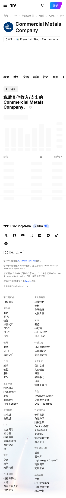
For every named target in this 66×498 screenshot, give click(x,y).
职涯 (36, 381)
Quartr (28, 281)
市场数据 (39, 309)
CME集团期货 (42, 346)
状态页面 (39, 441)
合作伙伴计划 (41, 486)
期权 (6, 395)
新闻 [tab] (36, 77)
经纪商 (38, 328)
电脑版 (7, 418)
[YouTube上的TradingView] (22, 235)
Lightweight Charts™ (46, 460)
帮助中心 (39, 377)
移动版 (7, 414)
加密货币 (8, 324)
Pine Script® (11, 403)
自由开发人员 (11, 486)
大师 (6, 482)
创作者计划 (10, 440)
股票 (6, 312)
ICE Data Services (27, 260)
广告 (36, 479)
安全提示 (39, 433)
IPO (6, 377)
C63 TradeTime (43, 403)
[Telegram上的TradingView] (48, 235)
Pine (6, 335)
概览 (36, 324)
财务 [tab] (16, 77)
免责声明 (39, 418)
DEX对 (7, 332)
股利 (6, 373)
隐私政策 (39, 422)
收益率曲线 (10, 391)
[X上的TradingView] (6, 235)
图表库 (38, 456)
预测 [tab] (55, 77)
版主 (6, 448)
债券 (6, 320)
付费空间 (8, 489)
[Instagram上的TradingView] (31, 235)
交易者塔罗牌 (41, 399)
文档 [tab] (26, 77)
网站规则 (8, 444)
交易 (6, 459)
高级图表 (39, 464)
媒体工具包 (40, 384)
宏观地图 (8, 399)
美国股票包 (40, 354)
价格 (36, 305)
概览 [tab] (6, 77)
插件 (36, 452)
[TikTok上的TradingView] (56, 235)
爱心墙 (7, 433)
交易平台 (39, 468)
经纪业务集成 (41, 482)
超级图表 (8, 301)
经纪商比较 (40, 332)
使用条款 (39, 414)
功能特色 (39, 301)
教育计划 (39, 490)
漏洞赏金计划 (41, 437)
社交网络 (8, 429)
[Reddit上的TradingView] (6, 243)
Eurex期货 (40, 350)
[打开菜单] (5, 5)
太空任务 (39, 369)
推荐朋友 (8, 437)
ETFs (6, 316)
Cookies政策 (41, 426)
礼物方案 (39, 313)
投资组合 (8, 388)
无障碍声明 (40, 430)
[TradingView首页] (13, 5)
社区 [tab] (46, 77)
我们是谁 (39, 365)
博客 (36, 373)
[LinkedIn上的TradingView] (39, 235)
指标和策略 (10, 478)
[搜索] (42, 5)
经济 (6, 365)
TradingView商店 (44, 395)
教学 (6, 463)
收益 (6, 369)
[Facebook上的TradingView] (14, 235)
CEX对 (7, 328)
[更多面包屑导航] (15, 15)
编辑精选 (8, 467)
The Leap (39, 335)
